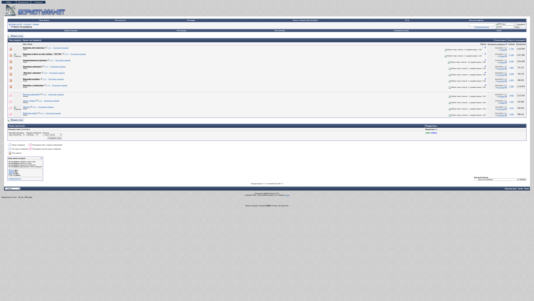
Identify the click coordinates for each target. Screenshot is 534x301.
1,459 (511, 114)
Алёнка (502, 56)
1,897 (511, 68)
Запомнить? (521, 24)
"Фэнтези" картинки (32, 73)
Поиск (499, 30)
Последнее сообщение (496, 44)
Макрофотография (31, 79)
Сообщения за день (401, 30)
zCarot (287, 195)
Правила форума (70, 30)
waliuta (502, 103)
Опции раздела (500, 40)
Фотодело (27, 24)
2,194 (511, 74)
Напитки (26, 107)
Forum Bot (501, 69)
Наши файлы (44, 20)
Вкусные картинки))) (31, 94)
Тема (24, 44)
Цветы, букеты (29, 101)
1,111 (511, 108)
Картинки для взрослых (33, 48)
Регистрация (181, 30)
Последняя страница (60, 48)
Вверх (526, 188)
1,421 (511, 102)
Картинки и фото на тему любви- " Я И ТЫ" (42, 54)
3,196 (511, 86)
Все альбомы (280, 30)
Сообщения (38, 2)
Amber (25, 56)
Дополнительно (23, 2)
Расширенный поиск (481, 27)
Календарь (191, 20)
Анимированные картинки (35, 60)
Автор (30, 44)
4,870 (511, 95)
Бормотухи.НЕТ (17, 24)
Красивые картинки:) (32, 66)
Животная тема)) (30, 113)
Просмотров (521, 44)
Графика (36, 24)
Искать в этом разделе (516, 40)
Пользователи (120, 20)
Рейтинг (483, 44)
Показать (46, 133)
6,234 (511, 61)
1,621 (511, 80)
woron (25, 49)
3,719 (511, 49)
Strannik (502, 96)
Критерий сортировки (16, 133)
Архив (520, 188)
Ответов (511, 44)
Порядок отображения (34, 133)
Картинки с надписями (33, 85)
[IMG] (10, 173)
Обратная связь (511, 188)
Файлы (8, 2)
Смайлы (11, 172)
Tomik (503, 50)
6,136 (511, 55)
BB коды (11, 170)
